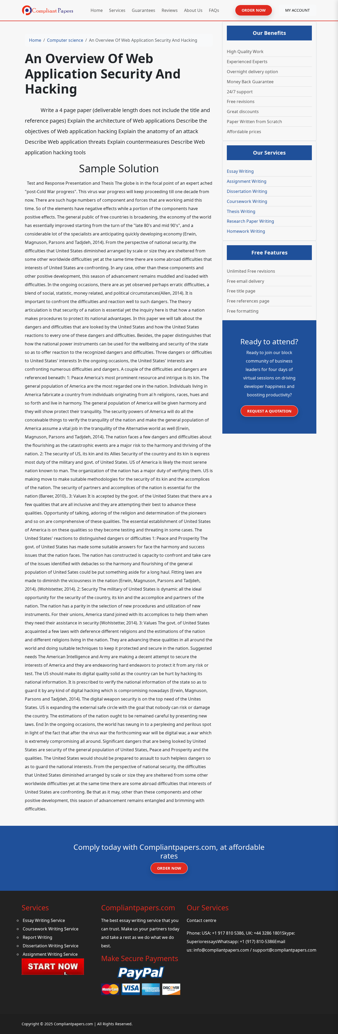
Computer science (65, 40)
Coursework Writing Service (50, 929)
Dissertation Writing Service (50, 946)
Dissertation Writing (247, 191)
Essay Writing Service (44, 920)
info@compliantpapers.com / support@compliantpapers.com (255, 950)
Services (117, 10)
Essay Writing (240, 171)
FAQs (214, 10)
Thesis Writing (241, 211)
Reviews (170, 10)
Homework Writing (246, 231)
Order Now (169, 868)
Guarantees (143, 10)
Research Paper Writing (250, 221)
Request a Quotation (269, 411)
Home (97, 10)
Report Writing (37, 937)
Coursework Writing (247, 201)
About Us (193, 10)
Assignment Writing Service (50, 954)
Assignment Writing (246, 181)
